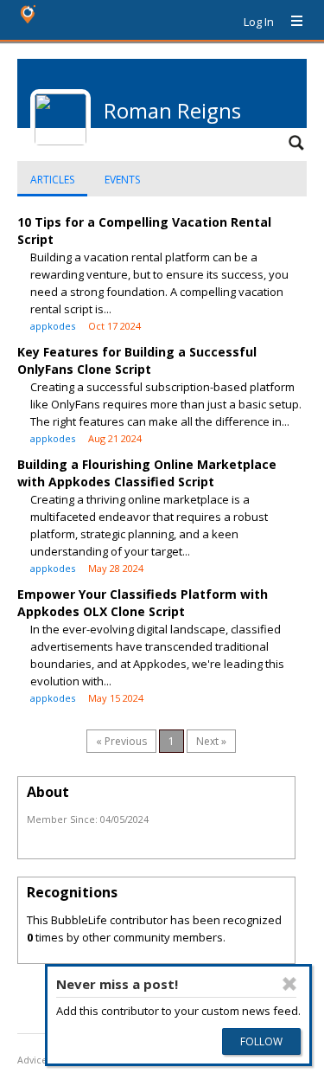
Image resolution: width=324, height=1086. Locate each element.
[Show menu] (290, 21)
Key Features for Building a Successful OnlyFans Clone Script (137, 360)
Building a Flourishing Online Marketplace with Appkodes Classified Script (146, 473)
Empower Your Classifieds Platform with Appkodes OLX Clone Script (142, 603)
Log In (259, 21)
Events (122, 179)
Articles (52, 179)
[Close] (289, 984)
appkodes (52, 325)
